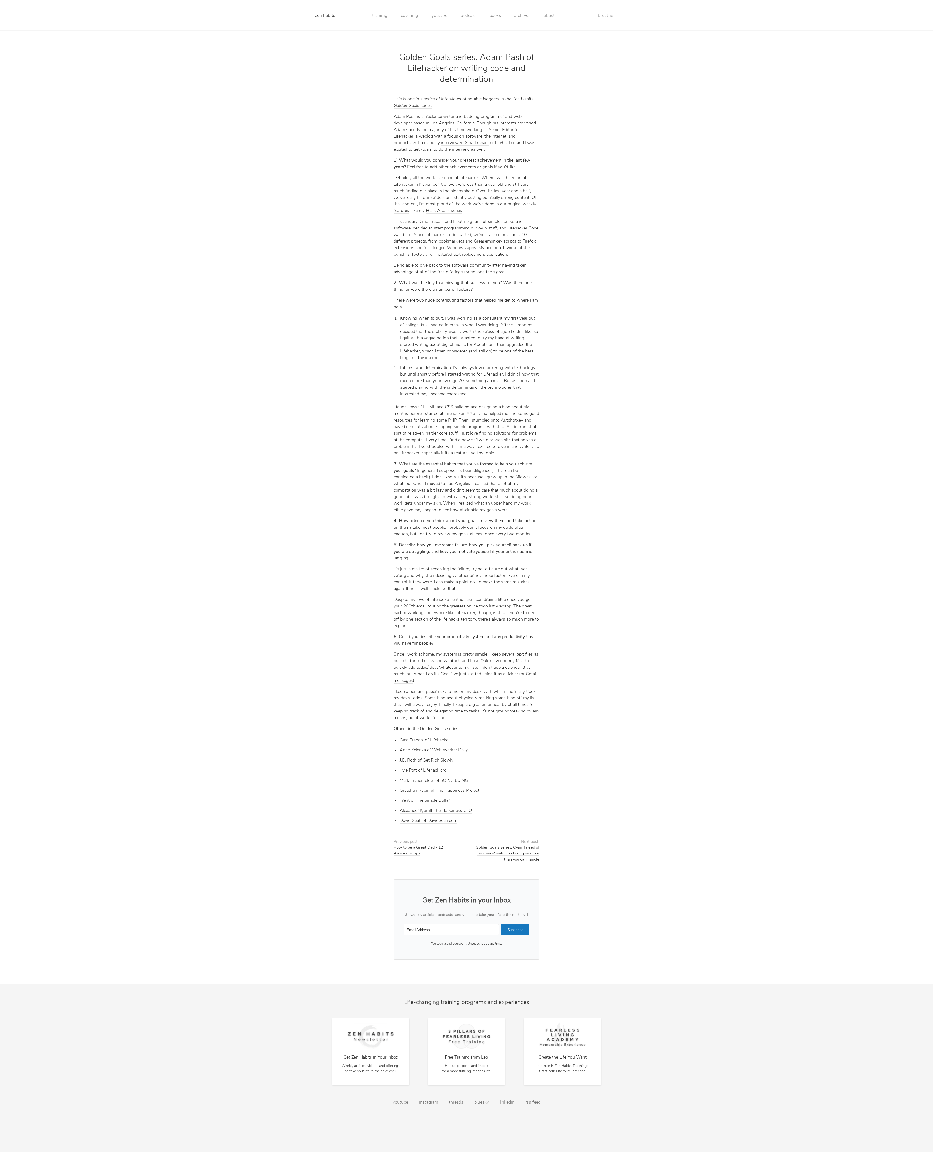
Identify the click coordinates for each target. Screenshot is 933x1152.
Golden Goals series (413, 106)
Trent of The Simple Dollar (425, 801)
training (380, 16)
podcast (468, 16)
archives (522, 16)
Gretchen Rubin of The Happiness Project (439, 791)
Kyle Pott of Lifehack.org (423, 770)
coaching (409, 16)
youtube (440, 16)
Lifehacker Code (523, 228)
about (549, 16)
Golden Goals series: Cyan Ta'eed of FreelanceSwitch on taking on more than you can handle (507, 854)
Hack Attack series (444, 211)
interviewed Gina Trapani (465, 143)
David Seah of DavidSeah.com (428, 821)
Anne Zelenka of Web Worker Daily (434, 750)
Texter (417, 255)
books (495, 16)
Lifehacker (403, 136)
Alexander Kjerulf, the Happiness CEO (436, 811)
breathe (605, 16)
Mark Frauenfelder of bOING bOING (434, 781)
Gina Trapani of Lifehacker (425, 740)
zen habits (325, 16)
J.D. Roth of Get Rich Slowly (426, 760)
